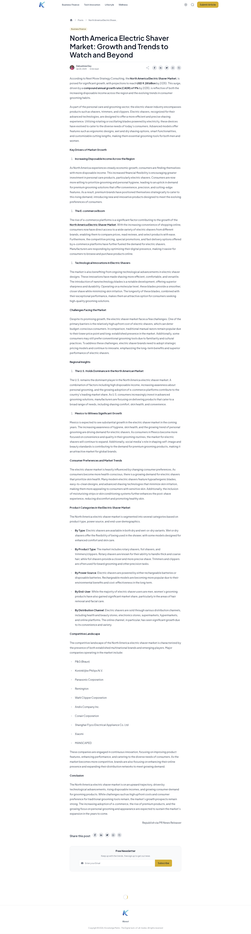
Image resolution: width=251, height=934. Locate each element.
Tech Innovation (92, 4)
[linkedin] (160, 67)
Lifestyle (109, 4)
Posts (80, 20)
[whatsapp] (173, 67)
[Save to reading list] (179, 67)
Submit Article (208, 4)
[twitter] (166, 67)
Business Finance (70, 4)
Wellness (123, 4)
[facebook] (154, 67)
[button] (192, 4)
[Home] (71, 20)
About (125, 921)
